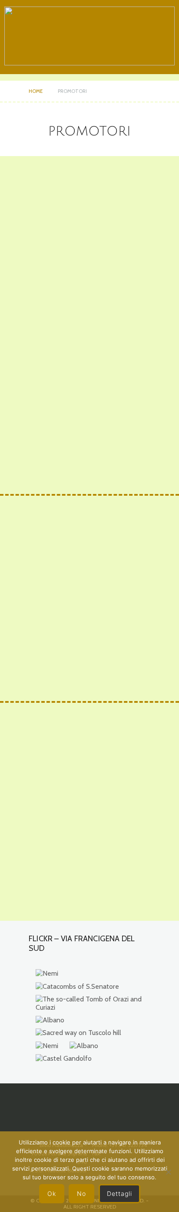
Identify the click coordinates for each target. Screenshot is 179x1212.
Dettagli (119, 1193)
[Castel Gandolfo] (64, 1058)
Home (36, 91)
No (81, 1193)
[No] (168, 1172)
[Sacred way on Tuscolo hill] (78, 1032)
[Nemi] (47, 973)
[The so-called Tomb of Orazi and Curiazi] (91, 1003)
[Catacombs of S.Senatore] (77, 986)
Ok (51, 1193)
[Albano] (50, 1020)
